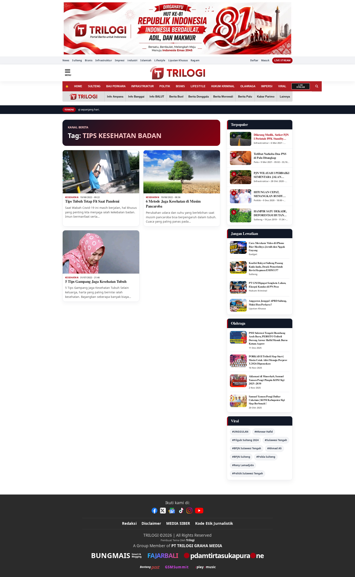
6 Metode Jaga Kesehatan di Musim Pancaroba (173, 204)
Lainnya (285, 96)
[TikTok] (181, 510)
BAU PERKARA (116, 86)
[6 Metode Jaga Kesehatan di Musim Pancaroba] (181, 171)
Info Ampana (115, 96)
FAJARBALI (162, 555)
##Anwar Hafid (264, 431)
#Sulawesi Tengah (276, 440)
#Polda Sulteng (265, 457)
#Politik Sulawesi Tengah (247, 473)
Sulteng (77, 60)
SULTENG (94, 86)
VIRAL (282, 86)
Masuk (265, 60)
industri (132, 60)
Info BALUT (157, 96)
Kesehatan (71, 197)
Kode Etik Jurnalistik (214, 523)
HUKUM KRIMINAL (223, 86)
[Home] (66, 86)
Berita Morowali (223, 96)
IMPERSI (266, 86)
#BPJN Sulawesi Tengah (246, 448)
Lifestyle (159, 60)
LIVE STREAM (282, 60)
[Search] (317, 86)
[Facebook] (154, 510)
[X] (163, 510)
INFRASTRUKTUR (142, 86)
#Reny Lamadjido (243, 465)
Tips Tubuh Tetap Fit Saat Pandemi (92, 201)
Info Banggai (136, 96)
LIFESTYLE (198, 86)
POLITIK (164, 86)
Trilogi (190, 540)
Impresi (120, 60)
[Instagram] (189, 510)
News (65, 60)
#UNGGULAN (240, 431)
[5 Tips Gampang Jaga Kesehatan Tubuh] (101, 252)
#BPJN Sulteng (241, 457)
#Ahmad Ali (274, 448)
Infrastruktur (103, 60)
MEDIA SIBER (178, 523)
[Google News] (171, 510)
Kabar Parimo (265, 96)
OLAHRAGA (247, 86)
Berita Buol (176, 96)
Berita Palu (245, 96)
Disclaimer (151, 523)
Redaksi (129, 523)
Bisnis (88, 60)
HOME (78, 86)
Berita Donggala (198, 96)
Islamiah (145, 60)
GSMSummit (177, 567)
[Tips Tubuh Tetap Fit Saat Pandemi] (101, 171)
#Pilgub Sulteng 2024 (245, 440)
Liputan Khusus (178, 60)
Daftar (254, 60)
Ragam (195, 60)
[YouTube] (199, 510)
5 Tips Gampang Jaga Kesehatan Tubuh (95, 281)
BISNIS (180, 86)
